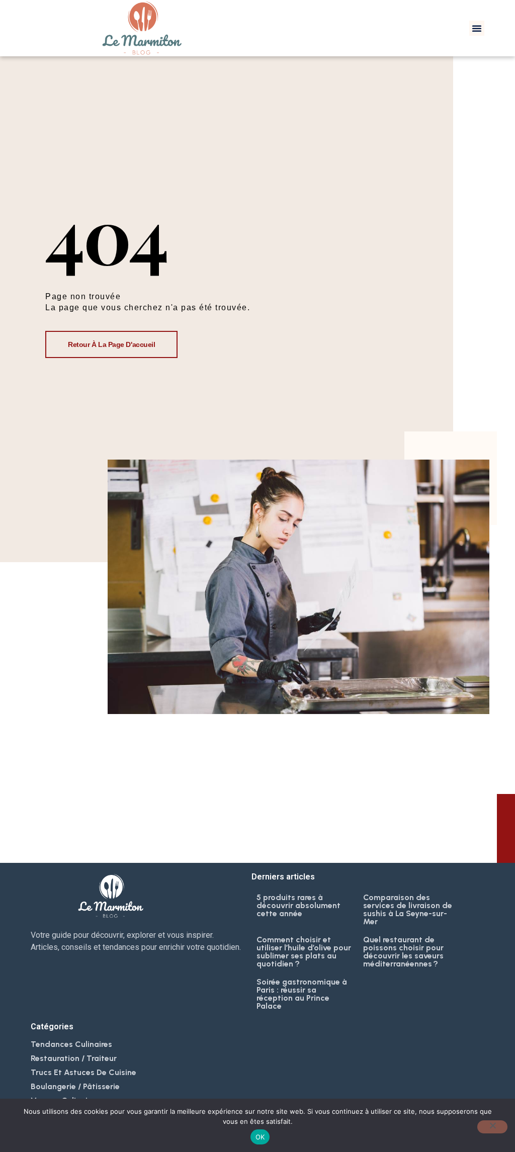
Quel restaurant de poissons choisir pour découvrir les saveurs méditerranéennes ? (403, 951)
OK (260, 1137)
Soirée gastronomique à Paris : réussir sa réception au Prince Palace (301, 994)
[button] (476, 28)
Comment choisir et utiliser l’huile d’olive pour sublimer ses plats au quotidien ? (303, 951)
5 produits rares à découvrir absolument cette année (298, 905)
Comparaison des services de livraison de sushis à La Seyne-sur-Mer (407, 909)
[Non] (492, 1126)
